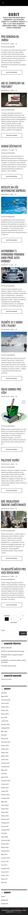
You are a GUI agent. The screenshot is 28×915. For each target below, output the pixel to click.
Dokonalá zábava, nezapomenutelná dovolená (12, 656)
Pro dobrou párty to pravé (8, 666)
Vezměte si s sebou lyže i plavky (12, 324)
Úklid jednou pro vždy (11, 391)
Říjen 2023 (4, 770)
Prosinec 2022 (5, 794)
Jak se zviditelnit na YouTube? (12, 85)
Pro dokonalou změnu (10, 38)
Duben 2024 (4, 752)
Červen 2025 (5, 703)
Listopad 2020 (5, 830)
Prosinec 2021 (5, 819)
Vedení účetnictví (11, 146)
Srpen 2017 (4, 879)
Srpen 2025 (4, 696)
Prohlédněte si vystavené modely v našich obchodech (13, 661)
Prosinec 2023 (5, 763)
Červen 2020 (5, 844)
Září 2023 (4, 773)
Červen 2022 (5, 805)
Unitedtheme (18, 912)
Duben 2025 (4, 710)
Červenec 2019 (5, 858)
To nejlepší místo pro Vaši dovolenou (13, 571)
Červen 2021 (5, 826)
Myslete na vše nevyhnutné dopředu (13, 189)
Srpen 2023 (4, 777)
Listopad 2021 (5, 823)
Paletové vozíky (10, 460)
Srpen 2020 (4, 837)
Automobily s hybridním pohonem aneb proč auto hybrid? (12, 256)
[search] (3, 3)
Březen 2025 (5, 714)
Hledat (3, 630)
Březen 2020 (5, 847)
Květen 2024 (5, 749)
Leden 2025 (4, 721)
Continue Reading (11, 72)
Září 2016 (4, 882)
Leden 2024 (4, 759)
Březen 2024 (5, 756)
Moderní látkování (6, 647)
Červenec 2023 (5, 780)
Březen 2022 (5, 816)
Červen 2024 (5, 745)
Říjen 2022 (4, 802)
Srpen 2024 (4, 738)
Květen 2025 (5, 707)
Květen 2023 (5, 787)
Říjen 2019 (4, 854)
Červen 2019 (5, 861)
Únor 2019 (4, 865)
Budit (14, 14)
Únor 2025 (4, 717)
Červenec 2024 (5, 742)
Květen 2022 (5, 809)
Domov (3, 896)
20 (20, 619)
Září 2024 (4, 735)
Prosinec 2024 (5, 724)
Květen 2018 (5, 875)
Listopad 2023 (5, 766)
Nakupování (4, 900)
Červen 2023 (5, 784)
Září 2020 (4, 833)
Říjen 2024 (4, 731)
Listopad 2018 (5, 868)
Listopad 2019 (5, 851)
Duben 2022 (4, 812)
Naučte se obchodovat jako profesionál (12, 651)
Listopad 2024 (5, 728)
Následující (14, 622)
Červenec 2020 (5, 840)
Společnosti (4, 903)
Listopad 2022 (5, 798)
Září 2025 (4, 693)
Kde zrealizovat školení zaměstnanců (13, 503)
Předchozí (7, 616)
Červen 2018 (5, 872)
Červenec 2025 (5, 700)
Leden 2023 (4, 791)
